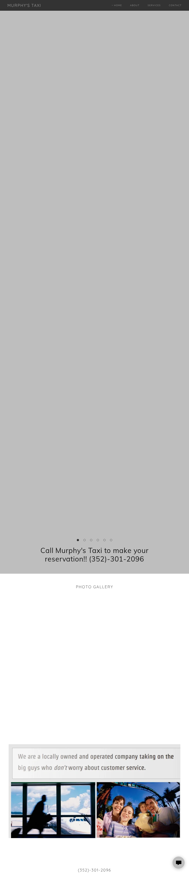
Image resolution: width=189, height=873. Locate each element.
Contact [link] (175, 5)
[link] (24, 6)
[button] (78, 540)
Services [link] (154, 5)
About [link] (135, 5)
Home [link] (118, 5)
